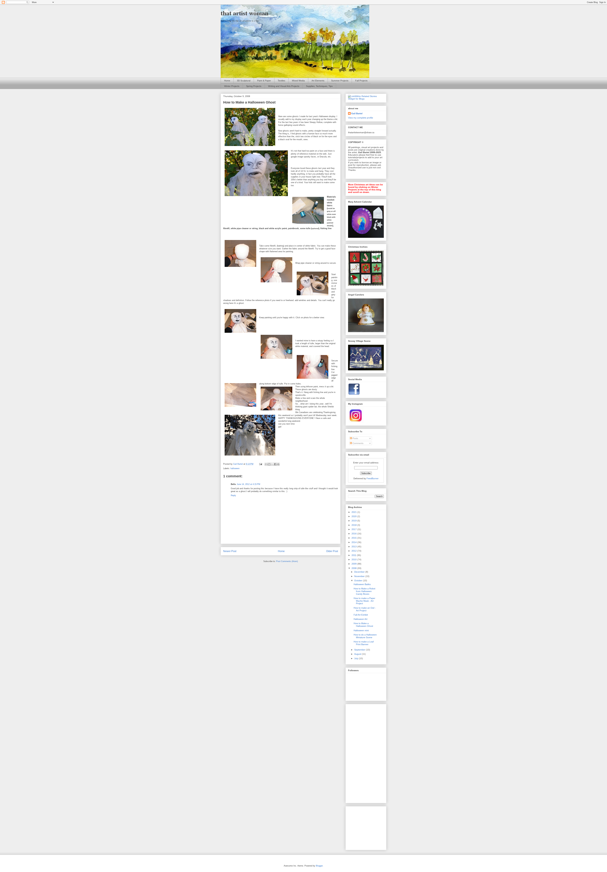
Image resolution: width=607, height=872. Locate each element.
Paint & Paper (264, 80)
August (358, 654)
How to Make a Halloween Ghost (363, 624)
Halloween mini (361, 630)
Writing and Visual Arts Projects (283, 86)
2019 (354, 520)
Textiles (281, 80)
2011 (354, 555)
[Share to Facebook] (275, 464)
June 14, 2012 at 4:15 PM (248, 484)
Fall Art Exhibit (361, 615)
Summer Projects (339, 80)
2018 (354, 525)
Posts (355, 438)
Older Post (332, 551)
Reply (233, 495)
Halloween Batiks (362, 584)
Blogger (319, 866)
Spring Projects (253, 86)
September (360, 649)
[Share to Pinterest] (278, 464)
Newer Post (229, 551)
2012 (354, 551)
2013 (354, 546)
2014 (354, 542)
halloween (234, 468)
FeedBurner (373, 478)
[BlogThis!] (269, 464)
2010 (354, 559)
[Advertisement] (360, 752)
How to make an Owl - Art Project (365, 609)
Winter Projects (231, 86)
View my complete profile (360, 117)
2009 (354, 563)
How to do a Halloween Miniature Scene (365, 636)
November (359, 576)
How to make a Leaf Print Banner (364, 643)
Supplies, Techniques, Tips (319, 86)
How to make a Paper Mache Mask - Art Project (364, 601)
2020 (354, 516)
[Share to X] (272, 464)
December (359, 572)
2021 (354, 512)
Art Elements (318, 80)
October (358, 580)
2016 (354, 533)
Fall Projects (361, 80)
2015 (354, 538)
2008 (354, 568)
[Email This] (266, 464)
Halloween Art (360, 619)
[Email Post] (260, 464)
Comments (357, 443)
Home (227, 80)
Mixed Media (298, 80)
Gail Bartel (356, 113)
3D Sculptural (243, 80)
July (356, 658)
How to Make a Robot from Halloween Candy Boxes (364, 591)
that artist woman (244, 13)
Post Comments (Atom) (287, 561)
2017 (354, 529)
